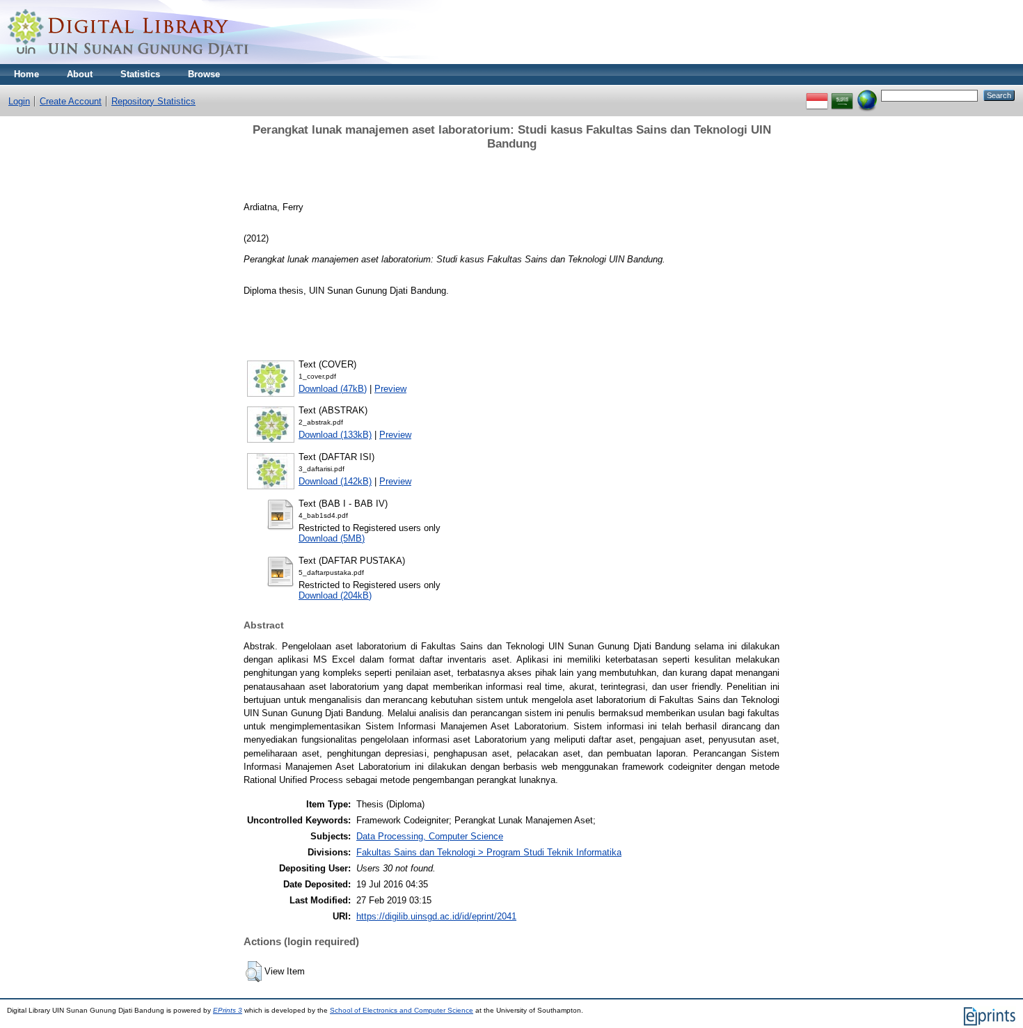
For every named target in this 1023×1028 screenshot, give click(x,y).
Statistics (140, 74)
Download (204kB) (335, 595)
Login (19, 101)
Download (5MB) (332, 538)
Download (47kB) (333, 388)
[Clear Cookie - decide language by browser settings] (867, 95)
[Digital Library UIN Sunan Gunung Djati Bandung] (128, 61)
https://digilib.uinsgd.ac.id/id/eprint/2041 (436, 916)
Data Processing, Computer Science (429, 836)
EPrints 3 (227, 1010)
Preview (390, 388)
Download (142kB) (335, 481)
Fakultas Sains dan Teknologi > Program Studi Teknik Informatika (488, 852)
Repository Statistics (153, 101)
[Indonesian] (817, 95)
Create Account (71, 101)
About (80, 74)
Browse (204, 74)
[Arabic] (842, 95)
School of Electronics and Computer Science (401, 1010)
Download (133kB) (335, 434)
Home (26, 74)
